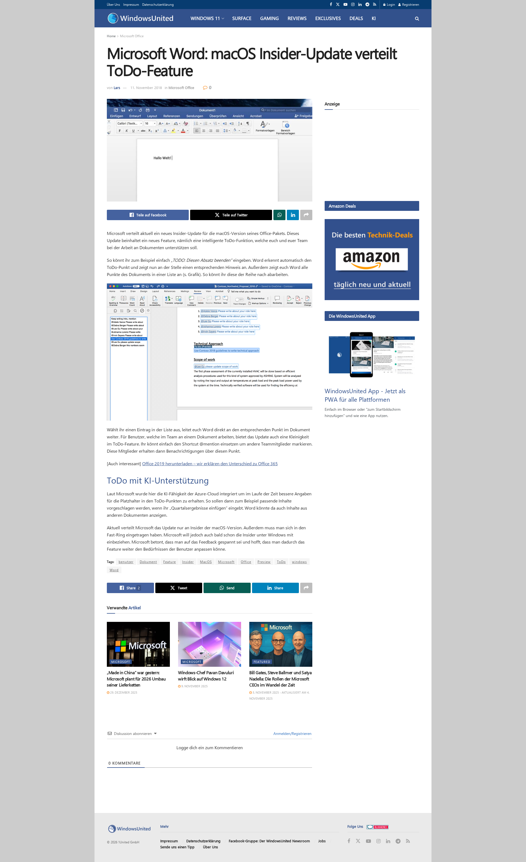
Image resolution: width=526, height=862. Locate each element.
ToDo (281, 561)
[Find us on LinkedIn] (360, 4)
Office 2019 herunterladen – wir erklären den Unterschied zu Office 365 (210, 463)
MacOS (206, 561)
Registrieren (410, 4)
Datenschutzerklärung (158, 4)
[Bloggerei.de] (377, 826)
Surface (241, 18)
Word (114, 570)
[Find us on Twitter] (338, 4)
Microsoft (226, 561)
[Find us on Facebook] (331, 4)
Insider (188, 561)
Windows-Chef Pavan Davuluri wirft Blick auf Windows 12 (206, 675)
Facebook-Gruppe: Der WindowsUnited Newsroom (269, 840)
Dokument (148, 561)
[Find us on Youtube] (345, 4)
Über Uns (113, 4)
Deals (356, 18)
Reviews (297, 18)
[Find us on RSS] (374, 4)
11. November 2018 (146, 87)
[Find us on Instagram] (353, 4)
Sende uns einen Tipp (177, 846)
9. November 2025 (194, 686)
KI (374, 18)
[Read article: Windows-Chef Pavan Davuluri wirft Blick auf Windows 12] (209, 644)
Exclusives (328, 18)
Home (111, 36)
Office (246, 561)
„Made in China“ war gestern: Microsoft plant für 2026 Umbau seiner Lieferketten (136, 679)
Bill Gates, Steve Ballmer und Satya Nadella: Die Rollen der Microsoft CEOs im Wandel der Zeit (280, 679)
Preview (264, 561)
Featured (262, 662)
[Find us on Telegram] (367, 4)
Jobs (322, 840)
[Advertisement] (372, 156)
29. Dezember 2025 (123, 692)
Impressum (131, 4)
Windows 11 (205, 18)
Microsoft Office (132, 36)
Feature (169, 561)
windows (299, 561)
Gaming (269, 18)
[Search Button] (417, 18)
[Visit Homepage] (142, 18)
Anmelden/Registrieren (291, 733)
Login (390, 4)
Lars (117, 87)
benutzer (126, 561)
